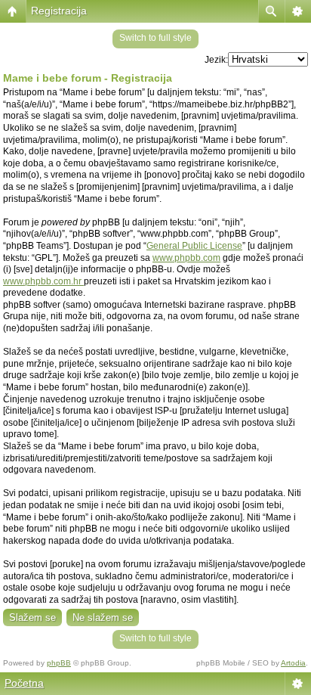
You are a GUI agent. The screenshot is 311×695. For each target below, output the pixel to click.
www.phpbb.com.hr (43, 281)
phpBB (59, 663)
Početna (24, 683)
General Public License (194, 245)
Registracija (59, 11)
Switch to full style (155, 38)
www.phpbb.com (186, 258)
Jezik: (216, 59)
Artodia (293, 663)
